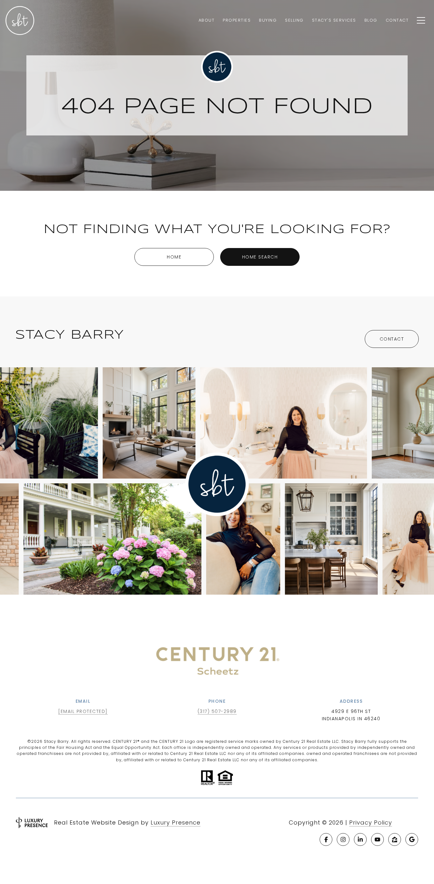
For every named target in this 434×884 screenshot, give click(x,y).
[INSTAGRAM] (343, 839)
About (207, 20)
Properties (237, 20)
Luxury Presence (175, 822)
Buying (268, 20)
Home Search (260, 257)
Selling (294, 20)
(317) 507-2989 (217, 711)
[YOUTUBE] (377, 839)
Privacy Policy (370, 822)
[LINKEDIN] (360, 839)
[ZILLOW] (394, 839)
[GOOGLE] (411, 839)
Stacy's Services (334, 20)
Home (174, 257)
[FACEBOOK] (326, 839)
